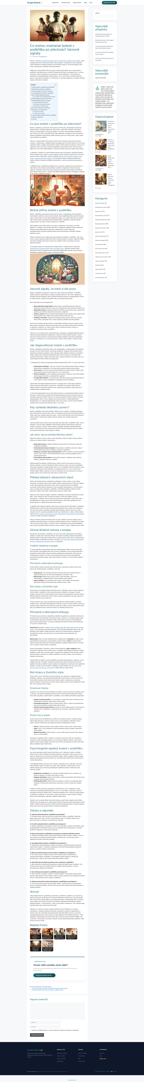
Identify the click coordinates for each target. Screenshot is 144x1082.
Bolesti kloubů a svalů (100, 215)
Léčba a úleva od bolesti (101, 257)
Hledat (97, 13)
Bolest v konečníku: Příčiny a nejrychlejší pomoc (111, 178)
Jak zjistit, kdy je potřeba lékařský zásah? (44, 96)
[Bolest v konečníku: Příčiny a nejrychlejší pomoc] (101, 179)
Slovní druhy (81, 1061)
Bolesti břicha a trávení (101, 207)
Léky (79, 1058)
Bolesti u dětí (98, 232)
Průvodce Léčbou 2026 (109, 2)
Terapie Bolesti (34, 2)
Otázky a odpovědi (37, 117)
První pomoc (60, 1061)
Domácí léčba (98, 244)
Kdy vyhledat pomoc (100, 252)
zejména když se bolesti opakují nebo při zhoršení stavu (47, 248)
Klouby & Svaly (66, 2)
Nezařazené (98, 265)
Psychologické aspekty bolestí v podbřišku (44, 115)
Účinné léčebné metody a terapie (41, 100)
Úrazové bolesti (99, 273)
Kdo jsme (102, 1053)
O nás (90, 2)
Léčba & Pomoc (77, 2)
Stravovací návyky (39, 111)
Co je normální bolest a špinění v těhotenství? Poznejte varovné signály (49, 988)
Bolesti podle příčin (36, 986)
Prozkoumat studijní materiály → (44, 975)
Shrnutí (35, 119)
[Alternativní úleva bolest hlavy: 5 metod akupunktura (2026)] (101, 126)
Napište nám (103, 1058)
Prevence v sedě (61, 1058)
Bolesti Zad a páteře (62, 1053)
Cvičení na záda (61, 1056)
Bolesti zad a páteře (100, 240)
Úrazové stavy (81, 1056)
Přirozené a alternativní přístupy (42, 104)
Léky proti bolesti (99, 261)
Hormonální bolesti (46, 986)
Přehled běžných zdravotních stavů (42, 98)
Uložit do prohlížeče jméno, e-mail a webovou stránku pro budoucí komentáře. (55, 1030)
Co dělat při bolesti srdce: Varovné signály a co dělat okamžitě (47, 989)
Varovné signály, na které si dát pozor (42, 91)
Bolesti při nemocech (100, 228)
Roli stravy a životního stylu (41, 106)
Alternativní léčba (99, 203)
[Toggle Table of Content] (54, 85)
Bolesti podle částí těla (101, 219)
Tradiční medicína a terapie (41, 102)
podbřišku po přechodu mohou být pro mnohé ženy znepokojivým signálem (58, 61)
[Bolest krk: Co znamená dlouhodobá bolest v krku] (101, 145)
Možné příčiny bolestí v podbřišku (41, 89)
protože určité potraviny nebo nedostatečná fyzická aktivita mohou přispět (61, 514)
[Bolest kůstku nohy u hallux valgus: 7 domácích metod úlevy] (101, 161)
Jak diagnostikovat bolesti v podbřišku (42, 93)
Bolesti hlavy (98, 211)
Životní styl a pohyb (39, 113)
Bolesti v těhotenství (100, 236)
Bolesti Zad (55, 2)
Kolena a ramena (82, 1053)
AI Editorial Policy (72, 1080)
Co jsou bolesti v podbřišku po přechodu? (43, 87)
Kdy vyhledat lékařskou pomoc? (41, 95)
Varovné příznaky (99, 277)
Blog (85, 2)
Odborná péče (99, 269)
